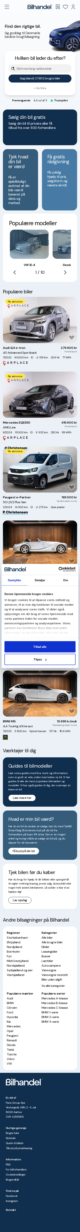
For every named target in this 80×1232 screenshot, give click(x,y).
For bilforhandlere (16, 1169)
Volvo (10, 1059)
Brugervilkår (12, 1179)
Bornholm (13, 952)
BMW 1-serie (50, 1012)
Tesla (10, 1050)
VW (9, 1064)
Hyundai (12, 1017)
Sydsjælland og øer (20, 970)
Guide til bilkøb (14, 1143)
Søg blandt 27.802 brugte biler (40, 78)
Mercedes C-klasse (55, 1008)
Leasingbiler (49, 952)
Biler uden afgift (52, 979)
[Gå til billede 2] (37, 337)
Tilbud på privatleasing (19, 1148)
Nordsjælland (16, 966)
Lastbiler (47, 961)
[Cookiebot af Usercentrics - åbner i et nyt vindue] (59, 569)
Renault (12, 1040)
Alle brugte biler (52, 942)
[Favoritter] (65, 7)
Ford (10, 1012)
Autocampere (51, 966)
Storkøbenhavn (17, 938)
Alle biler (47, 938)
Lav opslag (20, 900)
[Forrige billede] (7, 319)
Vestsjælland (15, 975)
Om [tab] (65, 580)
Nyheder (11, 1138)
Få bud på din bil (24, 851)
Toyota (12, 1054)
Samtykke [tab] (14, 580)
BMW (10, 1003)
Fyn (9, 956)
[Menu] (7, 7)
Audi (10, 998)
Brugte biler (12, 1133)
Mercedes (13, 1026)
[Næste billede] (72, 319)
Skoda (11, 1045)
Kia (9, 1022)
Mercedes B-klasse (55, 1003)
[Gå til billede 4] (42, 337)
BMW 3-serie (50, 1022)
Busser (46, 956)
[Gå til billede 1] (35, 337)
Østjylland (13, 942)
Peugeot (12, 1036)
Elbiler (46, 947)
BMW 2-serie (50, 1017)
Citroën (12, 1008)
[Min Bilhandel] (73, 7)
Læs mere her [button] (22, 798)
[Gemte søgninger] (58, 7)
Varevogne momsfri (55, 975)
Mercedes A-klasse (55, 998)
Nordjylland (14, 947)
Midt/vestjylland (18, 961)
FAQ (8, 1164)
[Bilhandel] (40, 6)
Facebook (12, 1196)
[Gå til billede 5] (44, 337)
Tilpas (38, 659)
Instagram (12, 1201)
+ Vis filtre (40, 88)
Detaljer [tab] (40, 580)
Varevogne (49, 970)
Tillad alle (39, 646)
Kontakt (11, 1210)
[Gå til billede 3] (40, 337)
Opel (10, 1031)
